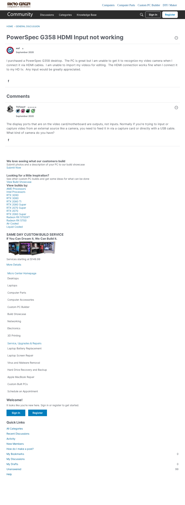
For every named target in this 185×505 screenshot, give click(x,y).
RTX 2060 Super (16, 214)
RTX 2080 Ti (14, 201)
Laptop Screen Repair (20, 355)
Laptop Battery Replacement (24, 348)
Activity (11, 438)
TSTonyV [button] (20, 107)
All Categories (15, 428)
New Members (15, 443)
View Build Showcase (19, 181)
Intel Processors (16, 191)
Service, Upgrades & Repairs (24, 343)
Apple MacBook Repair (20, 376)
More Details (14, 264)
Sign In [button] (16, 412)
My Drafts (92, 464)
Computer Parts (16, 292)
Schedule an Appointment (22, 391)
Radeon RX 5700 (17, 220)
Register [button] (38, 412)
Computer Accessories (20, 299)
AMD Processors (16, 188)
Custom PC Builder (18, 306)
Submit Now (14, 167)
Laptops (12, 285)
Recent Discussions (18, 433)
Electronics (13, 328)
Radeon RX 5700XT (18, 217)
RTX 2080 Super (16, 204)
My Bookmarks (92, 453)
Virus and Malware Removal (23, 362)
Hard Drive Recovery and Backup (27, 369)
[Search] (141, 14)
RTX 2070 (12, 210)
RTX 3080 (13, 198)
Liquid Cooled (15, 226)
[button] (176, 38)
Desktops (13, 278)
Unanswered (92, 469)
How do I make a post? (20, 448)
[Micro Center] (20, 15)
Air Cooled (13, 223)
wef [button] (18, 48)
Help (9, 474)
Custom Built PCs (17, 384)
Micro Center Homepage (21, 273)
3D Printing (14, 335)
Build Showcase (16, 313)
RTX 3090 (13, 195)
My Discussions (16, 458)
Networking (14, 321)
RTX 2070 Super (16, 207)
